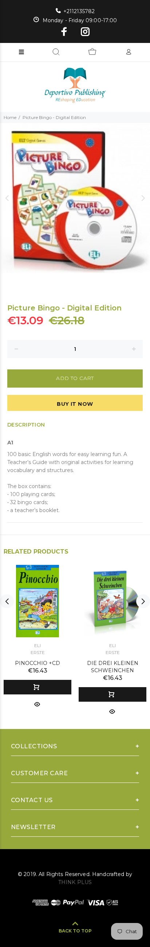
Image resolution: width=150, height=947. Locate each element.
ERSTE (38, 652)
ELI (37, 645)
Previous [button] (7, 198)
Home (10, 117)
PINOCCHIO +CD (37, 663)
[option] (75, 198)
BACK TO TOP (75, 931)
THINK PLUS (75, 882)
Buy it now (75, 404)
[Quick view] (37, 704)
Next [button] (143, 198)
